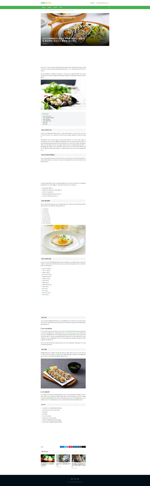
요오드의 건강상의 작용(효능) (48, 117)
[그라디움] (46, 3)
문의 (78, 478)
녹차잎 (45, 292)
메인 (72, 478)
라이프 (60, 7)
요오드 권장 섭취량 (46, 119)
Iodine (58, 410)
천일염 (43, 294)
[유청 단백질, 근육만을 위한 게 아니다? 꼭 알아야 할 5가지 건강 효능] (79, 458)
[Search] (108, 7)
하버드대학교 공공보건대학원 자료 (74, 333)
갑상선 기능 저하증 (49, 399)
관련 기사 (46, 322)
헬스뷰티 (55, 7)
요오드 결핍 (45, 124)
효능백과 (49, 7)
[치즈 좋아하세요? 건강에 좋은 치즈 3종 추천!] (48, 458)
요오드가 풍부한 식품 (47, 120)
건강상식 (43, 7)
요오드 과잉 (45, 122)
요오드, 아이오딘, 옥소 (47, 116)
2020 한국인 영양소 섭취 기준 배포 (54, 420)
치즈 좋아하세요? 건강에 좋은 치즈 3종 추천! (47, 464)
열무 (43, 290)
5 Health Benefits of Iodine (56, 408)
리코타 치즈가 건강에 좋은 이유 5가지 (63, 464)
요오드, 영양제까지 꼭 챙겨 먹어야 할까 (54, 422)
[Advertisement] (63, 56)
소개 (75, 478)
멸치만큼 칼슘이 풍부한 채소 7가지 (103, 2)
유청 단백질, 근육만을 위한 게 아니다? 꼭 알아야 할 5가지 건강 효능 (78, 465)
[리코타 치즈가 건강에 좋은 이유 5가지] (63, 458)
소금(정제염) (58, 354)
